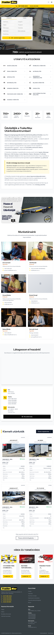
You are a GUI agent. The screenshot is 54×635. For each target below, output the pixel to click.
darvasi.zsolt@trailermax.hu (10, 270)
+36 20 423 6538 (34, 6)
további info (7, 576)
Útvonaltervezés (28, 416)
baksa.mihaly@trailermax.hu (10, 334)
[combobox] (9, 22)
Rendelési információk (6, 614)
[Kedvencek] (48, 2)
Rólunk (29, 602)
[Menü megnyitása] (51, 2)
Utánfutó (9, 18)
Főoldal (29, 591)
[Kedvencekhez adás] (23, 455)
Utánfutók (30, 593)
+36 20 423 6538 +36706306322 (38, 268)
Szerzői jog (50, 633)
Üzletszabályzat (43, 633)
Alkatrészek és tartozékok (34, 598)
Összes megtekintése (43, 431)
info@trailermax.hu (35, 270)
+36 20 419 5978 (12, 403)
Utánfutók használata (5, 616)
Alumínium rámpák (32, 595)
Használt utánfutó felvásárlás (34, 600)
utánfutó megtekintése (18, 37)
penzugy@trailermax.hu (36, 337)
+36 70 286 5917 (7, 333)
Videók (2, 609)
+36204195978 (34, 301)
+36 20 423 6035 (8, 302)
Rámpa (24, 18)
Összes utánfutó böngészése (26, 538)
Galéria (2, 611)
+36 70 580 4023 (23, 6)
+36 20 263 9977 (34, 335)
